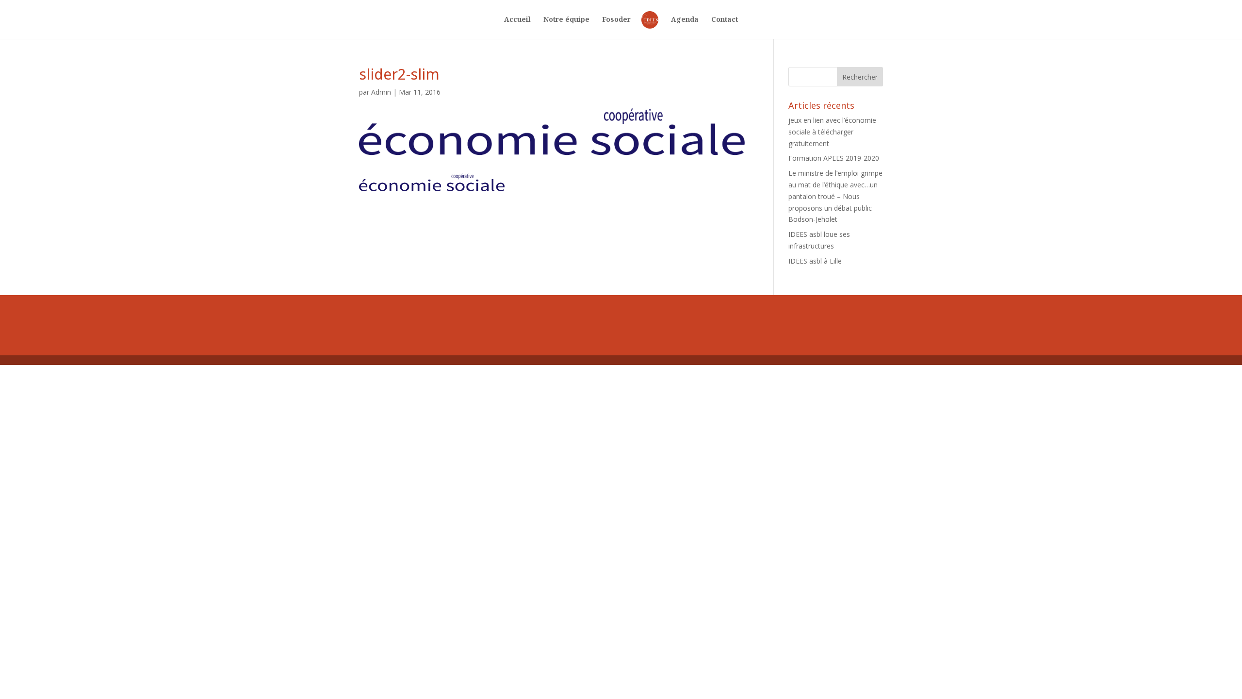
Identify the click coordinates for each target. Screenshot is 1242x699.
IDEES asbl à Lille (815, 261)
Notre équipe (566, 20)
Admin (381, 92)
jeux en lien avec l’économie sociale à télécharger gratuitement (832, 132)
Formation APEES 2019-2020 (833, 158)
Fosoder (616, 20)
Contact (724, 20)
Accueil (517, 20)
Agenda (685, 20)
